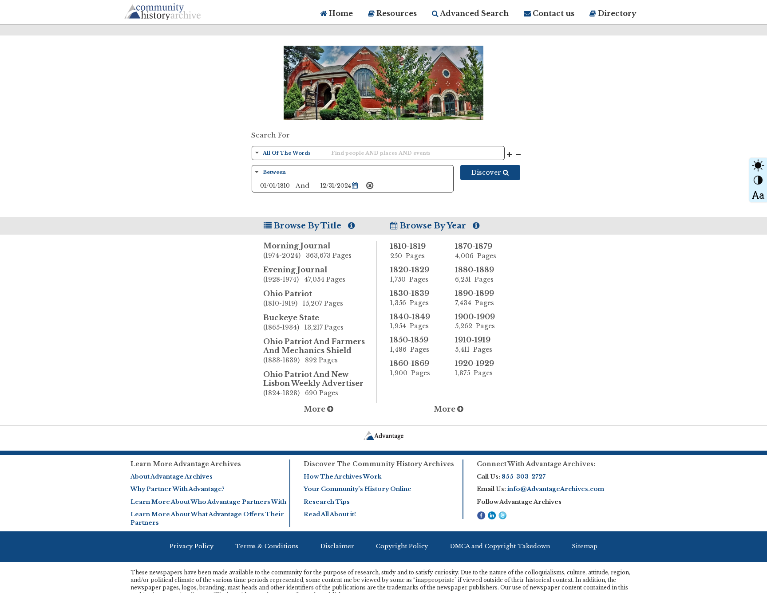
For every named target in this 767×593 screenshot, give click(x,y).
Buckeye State (303, 322)
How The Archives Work (342, 476)
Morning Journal (307, 250)
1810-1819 (408, 251)
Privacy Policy (191, 546)
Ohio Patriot (303, 298)
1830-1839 (409, 298)
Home (340, 13)
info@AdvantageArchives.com (555, 489)
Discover (487, 173)
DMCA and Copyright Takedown (500, 546)
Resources (396, 13)
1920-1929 (474, 368)
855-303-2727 (524, 476)
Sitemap (584, 546)
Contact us (552, 13)
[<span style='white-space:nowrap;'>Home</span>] (179, 10)
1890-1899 (474, 298)
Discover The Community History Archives (379, 464)
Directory (616, 13)
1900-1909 (475, 321)
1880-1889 (474, 274)
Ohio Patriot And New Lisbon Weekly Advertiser (313, 383)
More (315, 408)
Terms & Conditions (266, 546)
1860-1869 (410, 368)
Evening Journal (304, 274)
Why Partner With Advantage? (177, 489)
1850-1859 (409, 344)
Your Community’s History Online (357, 489)
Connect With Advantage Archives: (536, 464)
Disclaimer (337, 546)
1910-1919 (473, 344)
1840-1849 (410, 321)
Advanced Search (474, 13)
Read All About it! (330, 514)
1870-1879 (475, 251)
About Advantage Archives (171, 476)
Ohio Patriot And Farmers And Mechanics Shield (314, 350)
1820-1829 (409, 274)
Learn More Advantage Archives (185, 464)
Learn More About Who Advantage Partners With (208, 502)
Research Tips (327, 502)
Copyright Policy (402, 546)
